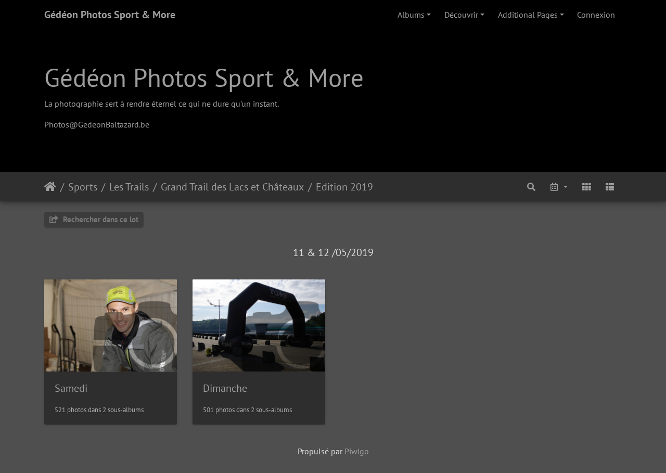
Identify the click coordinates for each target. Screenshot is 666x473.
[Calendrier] (558, 186)
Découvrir (461, 14)
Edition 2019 (344, 187)
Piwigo (356, 451)
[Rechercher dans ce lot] (532, 186)
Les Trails (129, 187)
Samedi (71, 388)
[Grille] (586, 186)
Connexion (596, 14)
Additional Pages (528, 14)
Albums (411, 14)
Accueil (50, 187)
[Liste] (610, 186)
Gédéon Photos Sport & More (109, 14)
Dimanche (225, 388)
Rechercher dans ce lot (99, 219)
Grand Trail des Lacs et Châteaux (232, 187)
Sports (82, 187)
